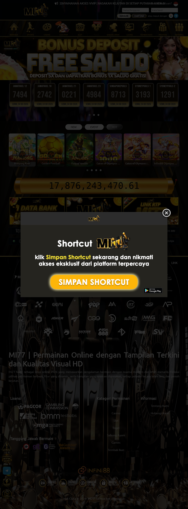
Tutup (166, 213)
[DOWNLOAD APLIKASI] (94, 261)
